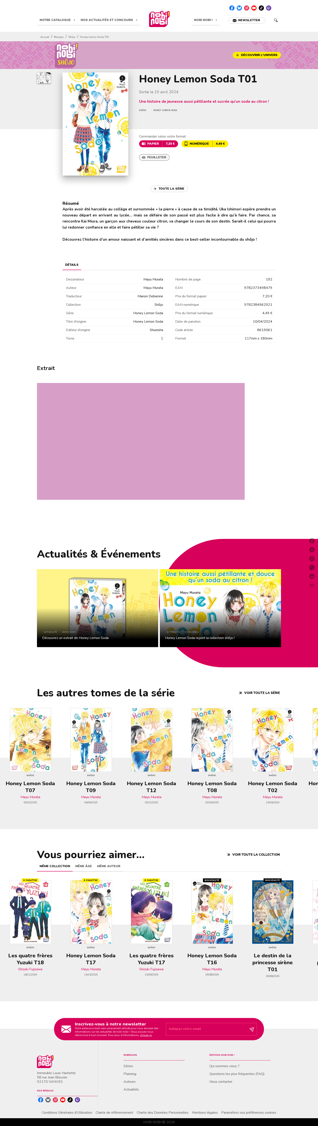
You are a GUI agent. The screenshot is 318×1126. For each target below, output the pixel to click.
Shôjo (71, 37)
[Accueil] (159, 19)
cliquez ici (146, 1035)
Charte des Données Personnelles (162, 1112)
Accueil (44, 37)
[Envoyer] (252, 1029)
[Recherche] (276, 20)
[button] (246, 20)
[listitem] (232, 8)
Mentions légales (205, 1112)
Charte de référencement (114, 1112)
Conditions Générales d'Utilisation (67, 1112)
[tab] (57, 20)
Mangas (59, 37)
